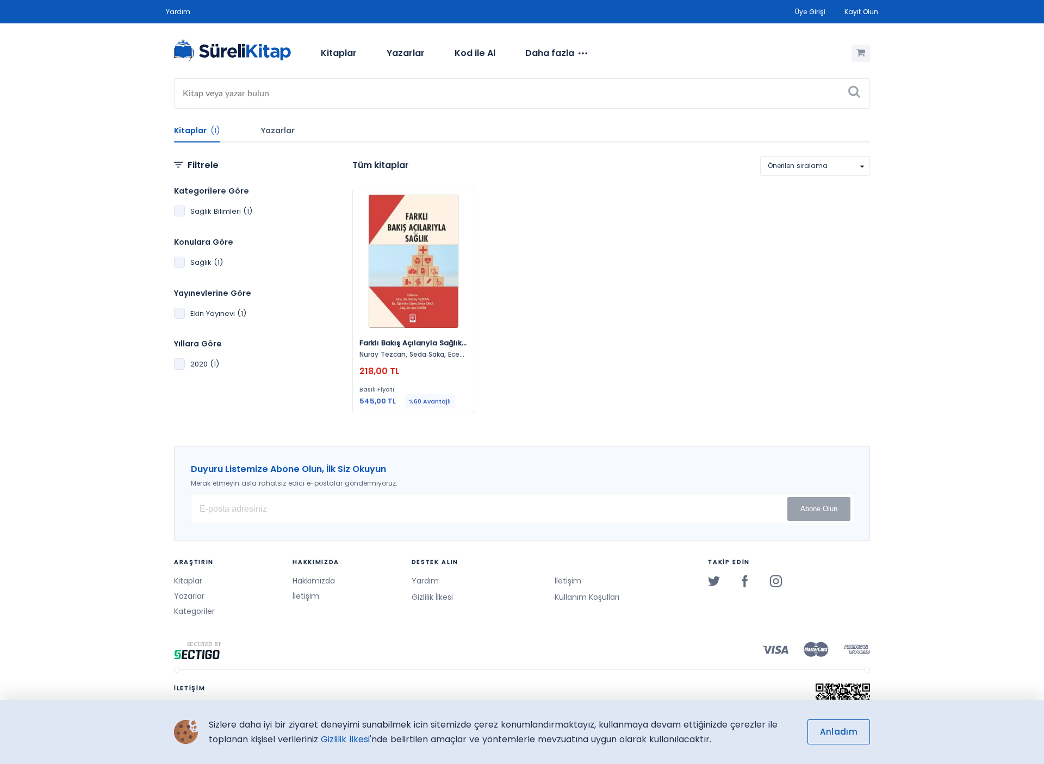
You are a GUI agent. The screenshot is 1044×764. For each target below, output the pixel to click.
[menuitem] (339, 53)
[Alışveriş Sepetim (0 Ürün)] (861, 53)
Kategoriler (194, 611)
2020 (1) (204, 364)
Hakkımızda (314, 580)
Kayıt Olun (861, 11)
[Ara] (854, 93)
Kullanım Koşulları (587, 597)
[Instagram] (776, 581)
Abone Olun (818, 509)
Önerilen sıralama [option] (798, 165)
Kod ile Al (475, 53)
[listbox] (815, 166)
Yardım (178, 11)
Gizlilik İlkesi (432, 597)
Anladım (838, 731)
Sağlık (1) (206, 262)
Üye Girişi (810, 11)
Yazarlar (406, 53)
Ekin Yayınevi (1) (218, 313)
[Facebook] (745, 581)
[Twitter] (714, 581)
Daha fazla (549, 53)
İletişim (306, 596)
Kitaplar (339, 53)
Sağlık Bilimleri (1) (221, 211)
